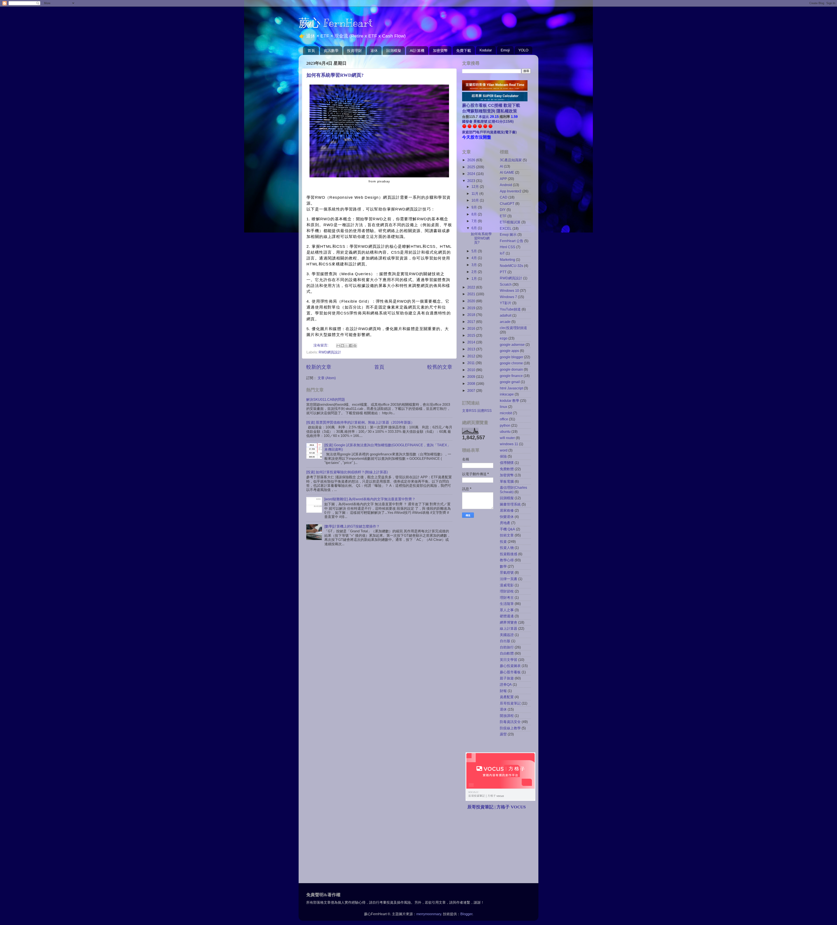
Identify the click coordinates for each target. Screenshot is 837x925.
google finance (511, 376)
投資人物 (507, 548)
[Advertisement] (498, 846)
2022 (471, 287)
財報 (503, 691)
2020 (471, 301)
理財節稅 (507, 591)
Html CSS (507, 247)
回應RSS (484, 410)
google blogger (511, 357)
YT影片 (505, 303)
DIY (503, 210)
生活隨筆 (507, 604)
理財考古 (507, 597)
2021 (471, 294)
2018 (471, 315)
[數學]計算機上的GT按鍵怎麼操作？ (352, 526)
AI (501, 166)
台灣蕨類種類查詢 (478, 111)
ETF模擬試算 (510, 222)
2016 (471, 328)
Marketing (507, 259)
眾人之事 (507, 610)
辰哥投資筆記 (510, 703)
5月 (474, 251)
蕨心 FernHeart (336, 23)
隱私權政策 (506, 111)
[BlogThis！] (342, 345)
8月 (474, 214)
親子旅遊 (507, 678)
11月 (475, 193)
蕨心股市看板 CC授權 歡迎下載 (491, 105)
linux (503, 407)
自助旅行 (507, 647)
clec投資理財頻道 (513, 328)
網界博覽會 (508, 622)
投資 (503, 541)
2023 (471, 181)
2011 (471, 363)
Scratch (506, 284)
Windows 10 (509, 290)
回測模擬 (393, 51)
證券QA (506, 684)
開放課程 (507, 716)
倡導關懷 (507, 463)
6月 (474, 228)
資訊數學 (331, 51)
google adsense (512, 344)
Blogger (466, 914)
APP (503, 179)
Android (506, 185)
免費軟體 (507, 469)
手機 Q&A (507, 529)
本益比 (484, 117)
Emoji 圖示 (508, 234)
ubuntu (505, 431)
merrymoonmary (428, 914)
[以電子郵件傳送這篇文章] (338, 345)
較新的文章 (318, 367)
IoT (502, 253)
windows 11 (509, 444)
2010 (471, 370)
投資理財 (354, 51)
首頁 (311, 51)
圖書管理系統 (510, 504)
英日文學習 (508, 660)
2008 (471, 383)
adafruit (505, 315)
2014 (471, 342)
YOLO (523, 50)
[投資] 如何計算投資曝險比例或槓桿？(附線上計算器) (347, 472)
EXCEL (506, 228)
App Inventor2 (510, 191)
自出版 (505, 641)
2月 (474, 272)
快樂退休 (507, 517)
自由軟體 (507, 653)
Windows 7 (508, 297)
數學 (503, 566)
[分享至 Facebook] (351, 345)
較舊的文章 (439, 367)
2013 (471, 349)
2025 (471, 167)
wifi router (507, 438)
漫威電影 (507, 585)
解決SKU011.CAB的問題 (325, 399)
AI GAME (507, 172)
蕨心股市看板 (510, 672)
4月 (474, 258)
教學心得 (507, 560)
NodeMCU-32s (511, 266)
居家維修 (507, 510)
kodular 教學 (509, 400)
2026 (471, 160)
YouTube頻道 (510, 309)
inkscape (507, 394)
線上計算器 (508, 628)
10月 (475, 200)
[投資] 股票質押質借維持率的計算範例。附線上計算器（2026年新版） (360, 422)
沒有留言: (321, 345)
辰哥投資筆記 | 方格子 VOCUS (496, 806)
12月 (475, 186)
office (504, 419)
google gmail (510, 382)
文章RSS (469, 410)
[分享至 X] (346, 345)
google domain (511, 369)
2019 (471, 308)
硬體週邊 (507, 616)
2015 (471, 335)
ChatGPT (507, 203)
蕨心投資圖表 (510, 666)
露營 (503, 734)
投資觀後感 (508, 554)
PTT (503, 272)
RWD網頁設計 (330, 352)
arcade (505, 322)
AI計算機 (417, 51)
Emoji (505, 50)
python (505, 425)
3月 (474, 265)
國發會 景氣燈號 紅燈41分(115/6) (488, 121)
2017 (471, 322)
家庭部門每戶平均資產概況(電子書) (489, 132)
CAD (503, 197)
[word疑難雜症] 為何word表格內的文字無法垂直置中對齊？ (369, 499)
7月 (474, 221)
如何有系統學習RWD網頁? (335, 75)
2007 (471, 390)
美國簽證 (507, 635)
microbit (506, 413)
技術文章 (507, 535)
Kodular (486, 50)
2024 (471, 174)
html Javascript (511, 388)
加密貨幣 (440, 51)
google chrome (511, 363)
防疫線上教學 (510, 728)
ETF (503, 216)
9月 (474, 207)
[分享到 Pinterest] (355, 345)
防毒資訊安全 (510, 722)
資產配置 (507, 697)
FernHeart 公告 (511, 241)
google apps (509, 351)
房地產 (505, 523)
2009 (471, 376)
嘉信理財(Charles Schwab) (513, 489)
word (503, 450)
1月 (474, 278)
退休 (374, 51)
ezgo (503, 338)
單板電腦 (507, 481)
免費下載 (463, 51)
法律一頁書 (508, 579)
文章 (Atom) (327, 378)
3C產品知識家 (511, 160)
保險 (503, 456)
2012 (471, 356)
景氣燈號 (507, 572)
